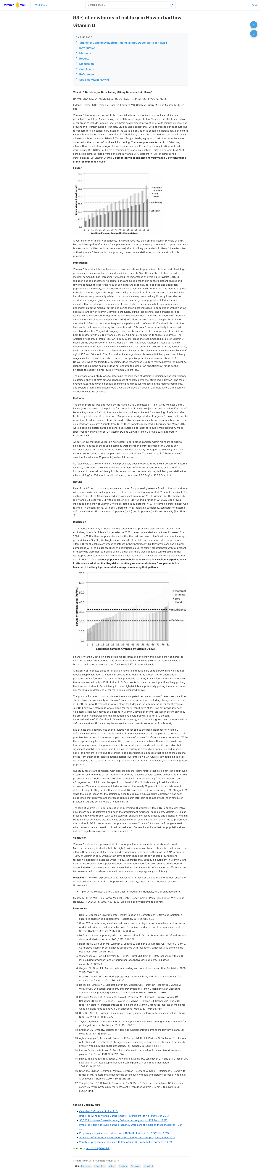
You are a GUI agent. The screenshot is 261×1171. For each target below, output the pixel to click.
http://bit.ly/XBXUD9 (98, 1148)
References (87, 74)
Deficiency (86, 1166)
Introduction (87, 48)
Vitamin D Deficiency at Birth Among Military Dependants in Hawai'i (123, 42)
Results (84, 58)
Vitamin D (148, 1166)
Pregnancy (135, 1166)
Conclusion (86, 69)
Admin (255, 5)
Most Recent (41, 5)
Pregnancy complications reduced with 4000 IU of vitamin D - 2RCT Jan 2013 (124, 1133)
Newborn (123, 1166)
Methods (85, 53)
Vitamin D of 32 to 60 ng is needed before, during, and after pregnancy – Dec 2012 (127, 1137)
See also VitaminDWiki (94, 79)
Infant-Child (99, 1166)
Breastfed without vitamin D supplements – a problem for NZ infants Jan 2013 (124, 1115)
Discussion (86, 63)
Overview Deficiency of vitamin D (98, 1111)
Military (112, 1166)
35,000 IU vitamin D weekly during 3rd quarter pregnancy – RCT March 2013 (123, 1120)
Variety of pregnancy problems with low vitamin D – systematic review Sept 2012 (126, 1142)
